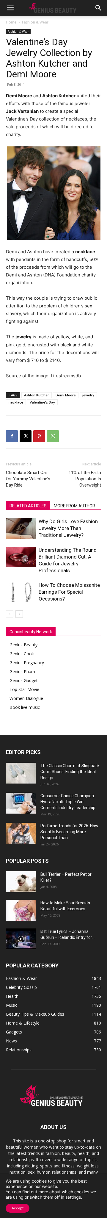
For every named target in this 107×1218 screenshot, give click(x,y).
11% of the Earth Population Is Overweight (85, 479)
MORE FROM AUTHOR (74, 506)
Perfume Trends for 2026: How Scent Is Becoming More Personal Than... (69, 831)
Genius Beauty (23, 645)
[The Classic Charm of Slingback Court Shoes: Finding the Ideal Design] (21, 773)
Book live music (25, 707)
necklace (16, 402)
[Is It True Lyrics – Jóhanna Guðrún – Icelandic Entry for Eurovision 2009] (21, 938)
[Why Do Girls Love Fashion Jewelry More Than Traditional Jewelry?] (21, 528)
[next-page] (19, 614)
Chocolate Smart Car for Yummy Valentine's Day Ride (28, 479)
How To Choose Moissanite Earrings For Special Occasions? (69, 592)
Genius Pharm (23, 671)
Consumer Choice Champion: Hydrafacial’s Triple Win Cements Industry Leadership (67, 801)
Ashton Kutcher (36, 395)
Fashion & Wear (35, 22)
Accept (17, 1208)
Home (11, 22)
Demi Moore (66, 395)
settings (73, 1197)
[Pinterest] (39, 436)
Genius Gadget (24, 680)
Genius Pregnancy (27, 662)
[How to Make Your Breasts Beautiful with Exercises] (21, 910)
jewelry (88, 395)
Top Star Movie (24, 689)
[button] (10, 8)
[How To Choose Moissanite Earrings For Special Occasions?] (21, 592)
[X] (26, 436)
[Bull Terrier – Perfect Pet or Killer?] (21, 881)
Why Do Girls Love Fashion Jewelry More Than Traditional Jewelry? (68, 528)
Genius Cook (22, 653)
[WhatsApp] (53, 436)
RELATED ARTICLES (28, 506)
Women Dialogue (26, 698)
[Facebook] (12, 436)
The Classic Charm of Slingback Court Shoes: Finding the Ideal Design (70, 771)
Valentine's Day (42, 402)
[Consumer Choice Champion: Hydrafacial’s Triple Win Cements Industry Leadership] (21, 803)
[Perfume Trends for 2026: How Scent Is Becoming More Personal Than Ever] (21, 833)
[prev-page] (9, 614)
